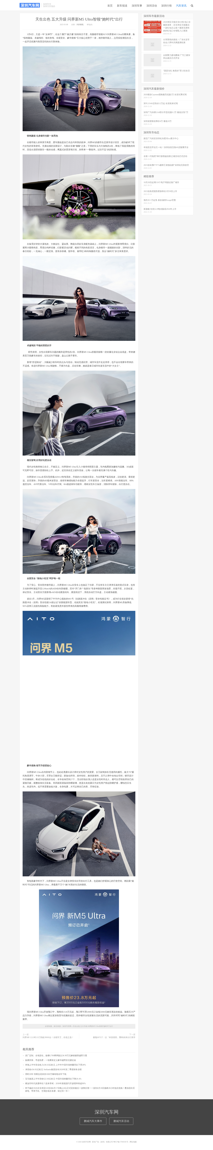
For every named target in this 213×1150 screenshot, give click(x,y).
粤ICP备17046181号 (120, 1142)
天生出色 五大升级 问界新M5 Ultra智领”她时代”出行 (79, 19)
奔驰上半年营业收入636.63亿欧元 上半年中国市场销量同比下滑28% (55, 1065)
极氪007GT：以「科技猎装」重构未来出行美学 (114, 1037)
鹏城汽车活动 (121, 1121)
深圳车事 (137, 5)
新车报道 (122, 5)
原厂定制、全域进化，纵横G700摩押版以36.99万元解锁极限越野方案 (56, 1055)
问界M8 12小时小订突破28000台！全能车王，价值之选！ (48, 1037)
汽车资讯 (181, 5)
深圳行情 (166, 5)
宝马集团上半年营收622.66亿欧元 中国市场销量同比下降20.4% (53, 1079)
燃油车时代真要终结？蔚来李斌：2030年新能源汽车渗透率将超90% (55, 1083)
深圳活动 (151, 5)
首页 (110, 5)
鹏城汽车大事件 (93, 1121)
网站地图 (133, 1142)
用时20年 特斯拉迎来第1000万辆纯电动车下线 (45, 1074)
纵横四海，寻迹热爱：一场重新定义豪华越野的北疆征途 (50, 1060)
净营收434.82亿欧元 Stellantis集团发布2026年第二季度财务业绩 (53, 1069)
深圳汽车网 (30, 5)
